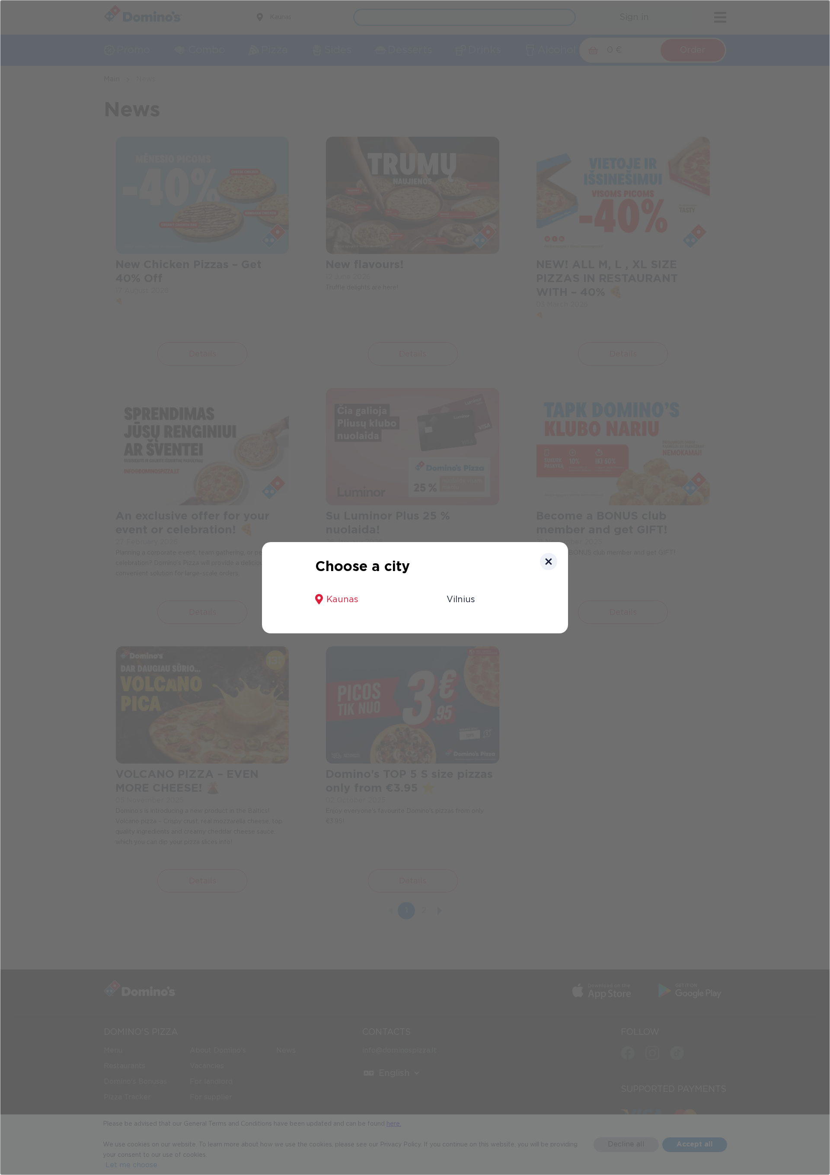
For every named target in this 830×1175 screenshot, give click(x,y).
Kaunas (342, 600)
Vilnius (461, 600)
